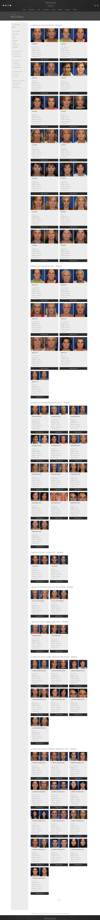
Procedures (46, 9)
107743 (38, 774)
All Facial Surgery (15, 34)
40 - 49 (74, 505)
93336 (67, 123)
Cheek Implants (15, 47)
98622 (67, 331)
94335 (76, 861)
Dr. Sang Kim (31, 9)
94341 (76, 832)
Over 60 (36, 80)
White (39, 50)
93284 (76, 514)
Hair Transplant (15, 76)
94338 (38, 861)
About (38, 9)
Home (24, 9)
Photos (53, 9)
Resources (67, 9)
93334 (38, 156)
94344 (38, 832)
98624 (38, 331)
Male (37, 82)
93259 (67, 257)
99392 (67, 56)
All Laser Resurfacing (16, 53)
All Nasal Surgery (15, 63)
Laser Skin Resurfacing (16, 56)
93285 (57, 514)
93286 (38, 514)
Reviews (60, 9)
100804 (38, 804)
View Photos (44, 59)
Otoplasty (14, 42)
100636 (57, 804)
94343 (57, 832)
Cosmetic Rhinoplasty (16, 65)
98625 (67, 297)
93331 (38, 190)
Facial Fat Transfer (16, 44)
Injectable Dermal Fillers (17, 87)
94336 (57, 861)
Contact (75, 9)
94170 (67, 89)
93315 (67, 223)
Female (37, 48)
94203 (38, 578)
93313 (38, 257)
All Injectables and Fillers (17, 83)
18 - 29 (36, 569)
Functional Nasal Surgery (17, 67)
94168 (38, 123)
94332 (38, 890)
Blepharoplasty (15, 40)
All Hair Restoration (16, 74)
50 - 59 (64, 80)
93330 (67, 190)
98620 (38, 365)
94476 (38, 89)
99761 (38, 56)
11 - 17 (55, 569)
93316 (38, 223)
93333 (67, 156)
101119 (76, 775)
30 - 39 (36, 765)
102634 (57, 775)
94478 (76, 803)
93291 (57, 578)
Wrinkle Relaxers (15, 85)
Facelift (14, 36)
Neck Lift (14, 38)
